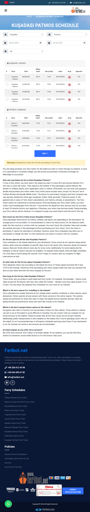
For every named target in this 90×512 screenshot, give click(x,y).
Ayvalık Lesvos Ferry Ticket (15, 423)
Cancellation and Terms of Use (17, 458)
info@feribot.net (79, 3)
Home (29, 16)
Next (44, 153)
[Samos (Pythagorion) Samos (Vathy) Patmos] (67, 35)
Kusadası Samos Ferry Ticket (16, 432)
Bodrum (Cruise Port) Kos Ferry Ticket (20, 402)
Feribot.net (16, 350)
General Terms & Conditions (16, 454)
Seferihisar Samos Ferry (14, 436)
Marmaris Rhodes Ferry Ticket (16, 427)
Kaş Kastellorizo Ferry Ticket (16, 406)
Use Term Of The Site (13, 467)
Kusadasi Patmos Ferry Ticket (16, 440)
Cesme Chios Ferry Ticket (15, 419)
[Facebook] (7, 382)
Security (8, 463)
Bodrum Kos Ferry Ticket (14, 410)
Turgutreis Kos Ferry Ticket (15, 415)
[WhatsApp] (8, 503)
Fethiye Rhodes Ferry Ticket (16, 398)
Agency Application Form (73, 491)
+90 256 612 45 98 (58, 3)
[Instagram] (12, 382)
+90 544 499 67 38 (16, 372)
